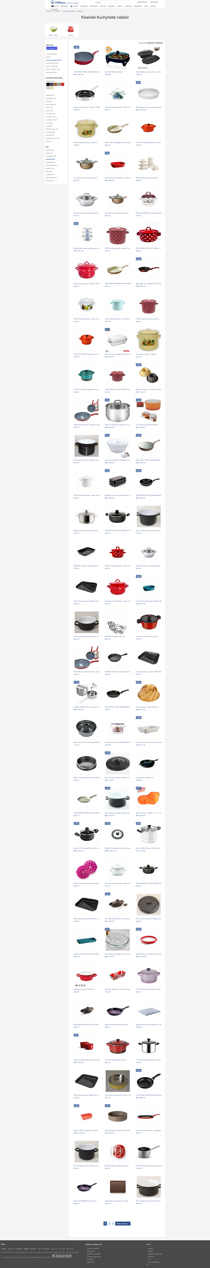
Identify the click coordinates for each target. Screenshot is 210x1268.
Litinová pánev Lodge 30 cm (145, 777)
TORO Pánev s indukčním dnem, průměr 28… (88, 672)
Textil (40, 1249)
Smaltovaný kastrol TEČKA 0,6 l (84, 989)
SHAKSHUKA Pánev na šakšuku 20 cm (117, 672)
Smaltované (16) (51, 98)
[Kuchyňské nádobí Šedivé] (59, 84)
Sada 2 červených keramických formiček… (87, 1060)
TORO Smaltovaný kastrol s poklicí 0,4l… (118, 107)
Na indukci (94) (50, 132)
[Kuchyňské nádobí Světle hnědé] (55, 84)
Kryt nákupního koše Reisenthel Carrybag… (150, 742)
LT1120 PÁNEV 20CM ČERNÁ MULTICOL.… (150, 1095)
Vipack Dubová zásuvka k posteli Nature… (87, 954)
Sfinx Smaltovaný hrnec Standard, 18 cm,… (88, 1166)
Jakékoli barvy (50, 81)
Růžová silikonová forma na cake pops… (87, 883)
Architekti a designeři (94, 1254)
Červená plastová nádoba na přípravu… (117, 1166)
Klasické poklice (70, 1248)
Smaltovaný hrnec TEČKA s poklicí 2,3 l (118, 601)
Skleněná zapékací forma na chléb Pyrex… (118, 989)
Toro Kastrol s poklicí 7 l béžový (146, 354)
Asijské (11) (49, 153)
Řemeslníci (90, 1251)
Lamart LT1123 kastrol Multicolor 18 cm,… (87, 848)
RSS (149, 1259)
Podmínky (90, 1259)
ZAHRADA (128, 6)
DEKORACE (138, 6)
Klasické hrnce (54, 1248)
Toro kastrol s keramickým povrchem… (86, 178)
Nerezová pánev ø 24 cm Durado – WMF (87, 107)
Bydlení (4, 1249)
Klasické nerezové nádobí (24, 1257)
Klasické (62, 1255)
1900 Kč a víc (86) (51, 72)
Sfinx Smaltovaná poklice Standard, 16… (118, 777)
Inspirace (11, 1249)
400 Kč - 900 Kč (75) (52, 66)
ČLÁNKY (153, 6)
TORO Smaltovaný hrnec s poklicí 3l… (148, 319)
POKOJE (111, 6)
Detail (98, 74)
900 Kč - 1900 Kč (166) (53, 69)
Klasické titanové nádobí (47, 1252)
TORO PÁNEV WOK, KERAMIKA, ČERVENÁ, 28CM (91, 72)
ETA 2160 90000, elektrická (113, 72)
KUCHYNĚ (84, 6)
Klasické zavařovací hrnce (8, 1252)
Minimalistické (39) (51, 165)
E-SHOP (75, 6)
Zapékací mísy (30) (51, 120)
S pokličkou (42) (51, 117)
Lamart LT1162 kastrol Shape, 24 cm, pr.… (118, 425)
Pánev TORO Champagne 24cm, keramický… (119, 142)
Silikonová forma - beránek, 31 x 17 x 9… (149, 813)
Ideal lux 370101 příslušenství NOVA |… (86, 1130)
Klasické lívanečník (46, 1257)
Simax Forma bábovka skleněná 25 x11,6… (119, 460)
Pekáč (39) (49, 126)
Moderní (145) (50, 168)
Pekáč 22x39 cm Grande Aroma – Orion (148, 72)
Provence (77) (50, 181)
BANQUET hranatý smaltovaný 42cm (86, 566)
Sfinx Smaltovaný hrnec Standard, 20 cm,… (150, 530)
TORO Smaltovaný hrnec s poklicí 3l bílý (87, 495)
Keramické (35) (50, 114)
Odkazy (150, 1251)
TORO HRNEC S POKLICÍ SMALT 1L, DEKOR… (152, 248)
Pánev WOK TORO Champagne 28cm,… (149, 460)
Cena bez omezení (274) (53, 60)
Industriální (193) (51, 156)
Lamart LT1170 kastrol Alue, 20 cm (147, 636)
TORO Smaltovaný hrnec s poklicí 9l (85, 142)
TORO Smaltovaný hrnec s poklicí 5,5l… (118, 248)
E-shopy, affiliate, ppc (94, 1256)
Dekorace (34, 1249)
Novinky (48, 57)
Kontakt (150, 1248)
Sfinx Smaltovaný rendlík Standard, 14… (87, 636)
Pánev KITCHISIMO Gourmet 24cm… (86, 1201)
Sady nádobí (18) (51, 104)
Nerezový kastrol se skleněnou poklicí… (86, 530)
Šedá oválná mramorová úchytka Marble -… (88, 742)
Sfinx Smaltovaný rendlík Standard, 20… (118, 813)
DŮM (146, 6)
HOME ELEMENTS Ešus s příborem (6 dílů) (88, 707)
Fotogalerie (18, 1249)
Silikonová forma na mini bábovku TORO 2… (150, 389)
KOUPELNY (94, 6)
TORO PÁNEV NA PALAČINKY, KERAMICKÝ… (89, 813)
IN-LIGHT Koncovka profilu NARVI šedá (149, 601)
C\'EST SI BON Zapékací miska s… (116, 1060)
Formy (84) (49, 123)
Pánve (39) (49, 108)
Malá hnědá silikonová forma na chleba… (87, 1024)
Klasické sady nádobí (36, 1257)
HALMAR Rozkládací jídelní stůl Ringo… (118, 848)
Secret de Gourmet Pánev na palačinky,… (149, 1130)
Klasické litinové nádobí (59, 1252)
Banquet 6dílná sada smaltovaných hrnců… (87, 248)
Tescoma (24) (50, 135)
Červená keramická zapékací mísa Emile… (118, 178)
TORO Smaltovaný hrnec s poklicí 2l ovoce (87, 319)
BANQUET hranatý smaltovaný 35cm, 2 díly (119, 495)
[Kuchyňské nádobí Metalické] (51, 84)
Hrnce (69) (49, 101)
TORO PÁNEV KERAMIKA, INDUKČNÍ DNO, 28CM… (122, 283)
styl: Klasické (50, 48)
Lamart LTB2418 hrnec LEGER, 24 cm (148, 848)
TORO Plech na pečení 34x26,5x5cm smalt (87, 919)
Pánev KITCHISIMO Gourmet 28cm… (117, 1024)
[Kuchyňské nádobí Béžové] (51, 87)
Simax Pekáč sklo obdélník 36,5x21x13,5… (119, 354)
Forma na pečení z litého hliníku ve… (148, 707)
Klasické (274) (50, 159)
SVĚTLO (119, 6)
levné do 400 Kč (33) (52, 63)
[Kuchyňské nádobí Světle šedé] (48, 87)
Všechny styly (50, 150)
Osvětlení (46, 1249)
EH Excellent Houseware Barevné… (147, 425)
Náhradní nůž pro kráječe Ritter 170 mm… (149, 954)
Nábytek (26, 1249)
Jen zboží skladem (51, 54)
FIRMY (65, 6)
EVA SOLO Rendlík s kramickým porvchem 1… (151, 1166)
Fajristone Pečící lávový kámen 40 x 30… (149, 1024)
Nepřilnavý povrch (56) (53, 138)
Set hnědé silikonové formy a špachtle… (117, 919)
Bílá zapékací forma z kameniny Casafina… (150, 107)
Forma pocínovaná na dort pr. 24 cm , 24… (118, 1095)
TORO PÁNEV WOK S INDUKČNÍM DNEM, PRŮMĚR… (154, 495)
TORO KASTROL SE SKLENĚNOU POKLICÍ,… (120, 530)
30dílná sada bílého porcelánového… (147, 178)
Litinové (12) (49, 111)
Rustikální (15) (50, 175)
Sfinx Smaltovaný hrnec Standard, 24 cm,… (88, 460)
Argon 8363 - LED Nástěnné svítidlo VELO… (150, 283)
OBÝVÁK (103, 6)
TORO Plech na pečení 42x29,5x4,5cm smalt (88, 601)
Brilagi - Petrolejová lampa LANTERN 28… (87, 777)
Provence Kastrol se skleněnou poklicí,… (87, 213)
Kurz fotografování (154, 1262)
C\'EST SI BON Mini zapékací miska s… (149, 142)
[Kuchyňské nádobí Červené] (62, 84)
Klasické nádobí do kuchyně (21, 1252)
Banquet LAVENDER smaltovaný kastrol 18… (150, 213)
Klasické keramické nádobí (35, 1252)
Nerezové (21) (50, 95)
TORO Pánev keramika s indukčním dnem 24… (89, 425)
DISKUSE (54, 10)
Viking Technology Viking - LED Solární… (118, 319)
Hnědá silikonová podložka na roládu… (117, 1201)
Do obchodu (90, 74)
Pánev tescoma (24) (52, 129)
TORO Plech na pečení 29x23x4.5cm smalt (87, 1095)
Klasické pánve (62, 1248)
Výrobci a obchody (93, 1248)
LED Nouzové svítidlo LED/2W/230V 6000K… (119, 742)
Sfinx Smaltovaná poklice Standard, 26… (149, 919)
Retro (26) (49, 172)
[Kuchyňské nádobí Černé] (48, 84)
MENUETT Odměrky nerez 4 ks (115, 636)
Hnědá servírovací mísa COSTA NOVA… (118, 1130)
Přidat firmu (90, 1262)
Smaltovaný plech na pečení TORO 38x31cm (150, 672)
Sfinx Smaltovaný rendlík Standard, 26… (149, 1201)
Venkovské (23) (50, 162)
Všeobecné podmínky (155, 1254)
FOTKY (56, 6)
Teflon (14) (49, 141)
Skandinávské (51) (51, 178)
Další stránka (122, 1223)
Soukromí (151, 1256)
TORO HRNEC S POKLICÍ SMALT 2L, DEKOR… (121, 389)
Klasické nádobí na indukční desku (10, 1257)
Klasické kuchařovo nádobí (72, 1252)
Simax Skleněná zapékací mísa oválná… (118, 954)
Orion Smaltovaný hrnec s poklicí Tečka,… (87, 283)
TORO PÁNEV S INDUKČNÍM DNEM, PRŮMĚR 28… (122, 707)
